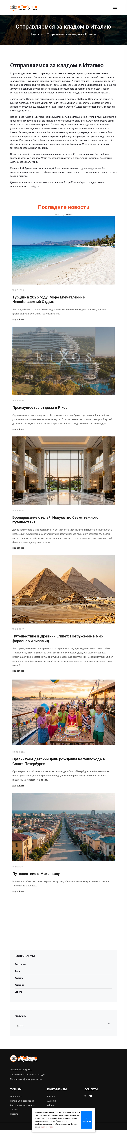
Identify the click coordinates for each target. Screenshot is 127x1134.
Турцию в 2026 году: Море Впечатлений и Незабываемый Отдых (48, 299)
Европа (18, 992)
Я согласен (86, 1120)
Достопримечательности (22, 1105)
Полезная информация (22, 1100)
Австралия (20, 964)
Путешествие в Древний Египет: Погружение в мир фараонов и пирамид (57, 638)
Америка (19, 985)
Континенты (16, 1096)
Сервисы (14, 1109)
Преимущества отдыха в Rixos (40, 407)
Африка (19, 978)
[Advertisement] (63, 928)
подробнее (18, 319)
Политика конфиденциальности (26, 1079)
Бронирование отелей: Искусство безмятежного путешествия (55, 519)
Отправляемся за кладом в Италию (71, 34)
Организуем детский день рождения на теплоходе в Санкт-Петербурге (58, 761)
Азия (17, 971)
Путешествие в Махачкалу (36, 874)
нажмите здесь (47, 1127)
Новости (37, 34)
